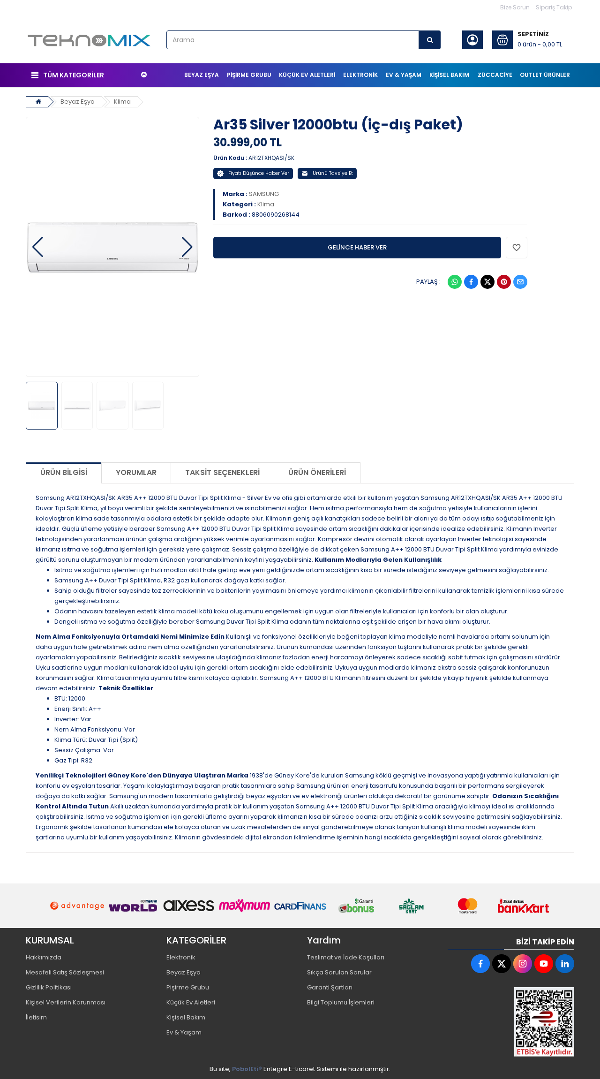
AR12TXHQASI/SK (271, 158)
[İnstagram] (522, 963)
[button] (37, 247)
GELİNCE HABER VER (357, 247)
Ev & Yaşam (184, 1032)
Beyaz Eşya (77, 101)
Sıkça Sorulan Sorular (339, 972)
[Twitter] (487, 282)
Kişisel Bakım (185, 1017)
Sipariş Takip (554, 7)
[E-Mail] (520, 282)
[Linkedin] (564, 963)
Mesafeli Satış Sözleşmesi (65, 972)
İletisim (36, 1017)
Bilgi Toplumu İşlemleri (341, 1002)
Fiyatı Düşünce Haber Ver (258, 173)
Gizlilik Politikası (49, 987)
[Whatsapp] (455, 282)
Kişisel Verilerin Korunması (65, 1002)
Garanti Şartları (329, 987)
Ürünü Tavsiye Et (333, 173)
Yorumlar (136, 472)
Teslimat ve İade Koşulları (345, 957)
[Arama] (430, 39)
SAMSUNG (264, 193)
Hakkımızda (43, 957)
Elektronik (180, 957)
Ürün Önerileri (317, 472)
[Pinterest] (504, 282)
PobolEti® (247, 1068)
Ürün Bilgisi (63, 472)
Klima (122, 101)
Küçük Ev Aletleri (190, 1002)
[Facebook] (471, 282)
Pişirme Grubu (187, 987)
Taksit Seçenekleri (222, 472)
